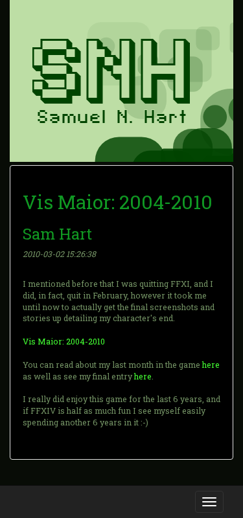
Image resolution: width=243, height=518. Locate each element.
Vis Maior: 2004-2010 (64, 341)
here (211, 364)
